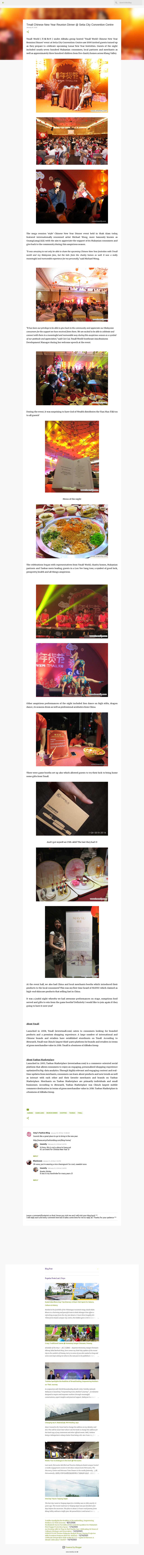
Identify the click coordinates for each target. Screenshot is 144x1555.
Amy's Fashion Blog (41, 1133)
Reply (35, 1156)
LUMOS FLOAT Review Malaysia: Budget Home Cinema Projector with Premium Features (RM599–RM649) (70, 1534)
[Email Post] (27, 1110)
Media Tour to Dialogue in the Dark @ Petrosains (63, 1461)
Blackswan (37, 1161)
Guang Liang (39, 1113)
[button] (27, 32)
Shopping (63, 1113)
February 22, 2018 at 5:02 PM (57, 1144)
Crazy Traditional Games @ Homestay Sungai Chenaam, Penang (68, 1343)
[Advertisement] (72, 1245)
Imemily (43, 1144)
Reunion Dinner (52, 1113)
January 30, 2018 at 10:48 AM (60, 1133)
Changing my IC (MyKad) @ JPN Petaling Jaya (62, 1423)
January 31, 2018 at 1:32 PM (52, 1161)
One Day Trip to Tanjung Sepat (56, 1499)
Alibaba (30, 1113)
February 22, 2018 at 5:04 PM (57, 1168)
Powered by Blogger (73, 1547)
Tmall (80, 1113)
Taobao (72, 1113)
